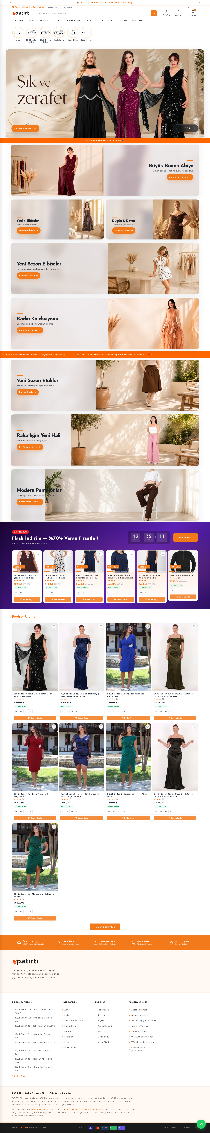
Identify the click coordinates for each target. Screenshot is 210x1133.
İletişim (101, 1015)
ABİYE (60, 20)
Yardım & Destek (65, 7)
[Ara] (154, 13)
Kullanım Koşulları (139, 1015)
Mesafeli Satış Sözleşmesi (138, 1049)
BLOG (125, 20)
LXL (177, 590)
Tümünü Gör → (185, 537)
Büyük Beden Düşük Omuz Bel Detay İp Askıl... (33, 1019)
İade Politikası (185, 1128)
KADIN (88, 20)
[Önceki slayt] (177, 128)
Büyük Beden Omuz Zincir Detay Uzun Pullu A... (33, 1011)
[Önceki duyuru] (10, 2)
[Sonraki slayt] (195, 128)
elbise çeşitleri (73, 1109)
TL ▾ (196, 7)
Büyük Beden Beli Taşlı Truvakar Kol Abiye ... (35, 1028)
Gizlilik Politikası (139, 1009)
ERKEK (100, 20)
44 (52, 593)
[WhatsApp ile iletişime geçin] (201, 1124)
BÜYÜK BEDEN (73, 20)
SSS (99, 1031)
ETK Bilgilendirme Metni (142, 1042)
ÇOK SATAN (46, 20)
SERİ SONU (114, 20)
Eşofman (68, 1036)
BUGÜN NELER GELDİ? (24, 20)
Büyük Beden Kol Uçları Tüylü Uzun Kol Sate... (33, 1052)
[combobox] (96, 13)
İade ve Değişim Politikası (143, 1020)
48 (25, 711)
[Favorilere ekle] (38, 554)
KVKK (196, 1128)
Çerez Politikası (138, 1031)
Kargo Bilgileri (104, 1042)
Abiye (67, 1009)
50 (30, 711)
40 (16, 593)
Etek (66, 1042)
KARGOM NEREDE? (141, 20)
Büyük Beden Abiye (73, 1020)
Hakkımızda (52, 7)
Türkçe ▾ (189, 7)
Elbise (67, 1015)
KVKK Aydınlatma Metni (142, 1036)
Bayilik (101, 1020)
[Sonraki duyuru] (199, 2)
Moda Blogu (103, 1036)
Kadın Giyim (70, 1026)
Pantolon (68, 1031)
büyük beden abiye (92, 1109)
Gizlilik (155, 1128)
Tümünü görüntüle (105, 926)
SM (172, 590)
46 (21, 711)
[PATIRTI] (21, 13)
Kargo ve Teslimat (140, 1026)
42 (21, 593)
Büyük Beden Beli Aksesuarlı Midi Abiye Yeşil (33, 1061)
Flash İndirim (70, 1047)
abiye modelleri (38, 1109)
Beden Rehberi (105, 1026)
